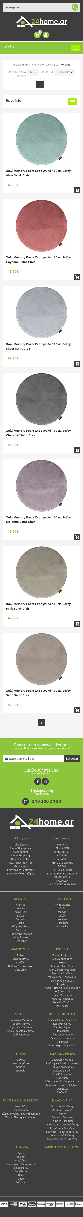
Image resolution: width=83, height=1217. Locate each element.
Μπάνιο (21, 908)
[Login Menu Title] (46, 35)
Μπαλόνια (20, 1160)
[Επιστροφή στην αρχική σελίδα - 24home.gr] (41, 21)
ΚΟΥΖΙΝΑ (62, 949)
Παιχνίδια (21, 919)
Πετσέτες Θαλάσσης (62, 1106)
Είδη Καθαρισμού (62, 1074)
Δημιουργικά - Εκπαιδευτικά (20, 1164)
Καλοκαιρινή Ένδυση (62, 1135)
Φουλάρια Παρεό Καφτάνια (62, 1139)
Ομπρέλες (62, 1088)
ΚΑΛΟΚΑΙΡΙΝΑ (62, 1100)
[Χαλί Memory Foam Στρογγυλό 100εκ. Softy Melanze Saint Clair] (41, 485)
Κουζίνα (62, 919)
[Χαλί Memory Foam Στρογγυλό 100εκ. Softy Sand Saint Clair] (41, 659)
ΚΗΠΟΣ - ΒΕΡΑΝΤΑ (62, 1014)
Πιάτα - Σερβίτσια (62, 955)
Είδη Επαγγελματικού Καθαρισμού (21, 1113)
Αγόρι (21, 1153)
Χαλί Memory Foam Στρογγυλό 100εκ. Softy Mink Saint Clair (38, 606)
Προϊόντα (38, 65)
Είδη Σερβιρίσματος (62, 980)
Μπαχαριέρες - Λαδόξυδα (62, 977)
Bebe (21, 1178)
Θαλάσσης (62, 923)
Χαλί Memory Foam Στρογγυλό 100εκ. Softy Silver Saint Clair (38, 346)
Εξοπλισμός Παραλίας (62, 1128)
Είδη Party (62, 1078)
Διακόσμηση (21, 1110)
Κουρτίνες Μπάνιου (21, 1020)
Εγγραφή (72, 758)
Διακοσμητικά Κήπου (62, 1038)
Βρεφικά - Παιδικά (62, 1110)
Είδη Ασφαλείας (21, 926)
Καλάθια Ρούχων (20, 1034)
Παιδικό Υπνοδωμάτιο (20, 966)
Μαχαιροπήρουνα (62, 959)
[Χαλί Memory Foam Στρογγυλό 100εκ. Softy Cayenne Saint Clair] (41, 225)
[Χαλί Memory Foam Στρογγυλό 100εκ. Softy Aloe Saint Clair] (41, 139)
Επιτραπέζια (21, 1167)
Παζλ (21, 1175)
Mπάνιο (62, 912)
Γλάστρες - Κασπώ (62, 1034)
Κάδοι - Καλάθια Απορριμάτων (62, 1081)
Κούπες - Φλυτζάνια (62, 966)
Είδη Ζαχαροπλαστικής (62, 969)
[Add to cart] (77, 190)
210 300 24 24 (46, 801)
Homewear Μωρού (21, 933)
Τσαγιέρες (62, 984)
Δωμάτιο (21, 930)
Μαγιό (62, 1113)
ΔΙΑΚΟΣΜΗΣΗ (20, 949)
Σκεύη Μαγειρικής (62, 995)
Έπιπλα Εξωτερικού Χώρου (20, 1117)
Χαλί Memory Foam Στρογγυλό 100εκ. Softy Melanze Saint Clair (38, 520)
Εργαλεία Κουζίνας (62, 973)
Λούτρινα (21, 1182)
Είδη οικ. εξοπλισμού (62, 1067)
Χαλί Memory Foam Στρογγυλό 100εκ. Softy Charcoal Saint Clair (38, 433)
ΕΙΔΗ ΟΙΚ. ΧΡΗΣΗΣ (62, 1053)
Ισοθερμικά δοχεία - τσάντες (62, 1063)
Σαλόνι (62, 915)
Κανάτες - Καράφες (62, 998)
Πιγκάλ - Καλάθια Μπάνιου (20, 1031)
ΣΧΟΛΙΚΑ (62, 1092)
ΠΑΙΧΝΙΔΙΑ (20, 1147)
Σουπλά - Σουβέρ (62, 1002)
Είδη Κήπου (62, 1031)
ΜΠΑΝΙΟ (21, 1014)
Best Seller (21, 941)
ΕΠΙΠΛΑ (21, 1053)
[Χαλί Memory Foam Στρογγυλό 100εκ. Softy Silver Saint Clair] (41, 312)
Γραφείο (20, 1070)
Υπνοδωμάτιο (62, 904)
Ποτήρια (62, 962)
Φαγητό (20, 904)
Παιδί (62, 908)
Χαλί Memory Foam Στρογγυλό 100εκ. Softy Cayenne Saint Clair (38, 260)
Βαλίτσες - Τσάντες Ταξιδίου (62, 1085)
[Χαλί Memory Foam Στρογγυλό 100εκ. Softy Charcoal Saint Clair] (41, 399)
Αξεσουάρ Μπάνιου (21, 1027)
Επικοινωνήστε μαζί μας (20, 873)
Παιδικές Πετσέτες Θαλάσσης (62, 1124)
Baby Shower (20, 937)
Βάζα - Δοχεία (62, 991)
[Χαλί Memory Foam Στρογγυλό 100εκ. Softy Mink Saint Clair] (41, 572)
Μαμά (21, 923)
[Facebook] (37, 781)
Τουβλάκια (21, 1171)
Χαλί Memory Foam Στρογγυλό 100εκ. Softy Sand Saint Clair (38, 693)
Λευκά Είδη (21, 912)
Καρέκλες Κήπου (62, 1023)
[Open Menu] (75, 48)
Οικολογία (62, 1041)
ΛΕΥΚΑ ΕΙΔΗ (52, 65)
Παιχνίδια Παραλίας (62, 1117)
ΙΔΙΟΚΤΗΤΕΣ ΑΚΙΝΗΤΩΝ (62, 1147)
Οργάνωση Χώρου (62, 1059)
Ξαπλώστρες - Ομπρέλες (62, 1045)
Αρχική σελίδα (21, 65)
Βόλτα (20, 915)
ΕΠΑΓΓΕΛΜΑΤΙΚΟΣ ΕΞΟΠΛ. (20, 1100)
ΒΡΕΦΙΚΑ (21, 898)
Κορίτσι (21, 1157)
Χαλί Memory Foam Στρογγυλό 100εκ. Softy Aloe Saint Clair (38, 173)
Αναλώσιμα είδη (62, 1070)
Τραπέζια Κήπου (62, 1027)
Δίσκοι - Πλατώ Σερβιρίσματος (62, 988)
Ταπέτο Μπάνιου (20, 1023)
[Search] (75, 7)
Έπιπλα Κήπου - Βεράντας (62, 1020)
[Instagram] (45, 781)
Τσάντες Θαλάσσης (62, 1121)
